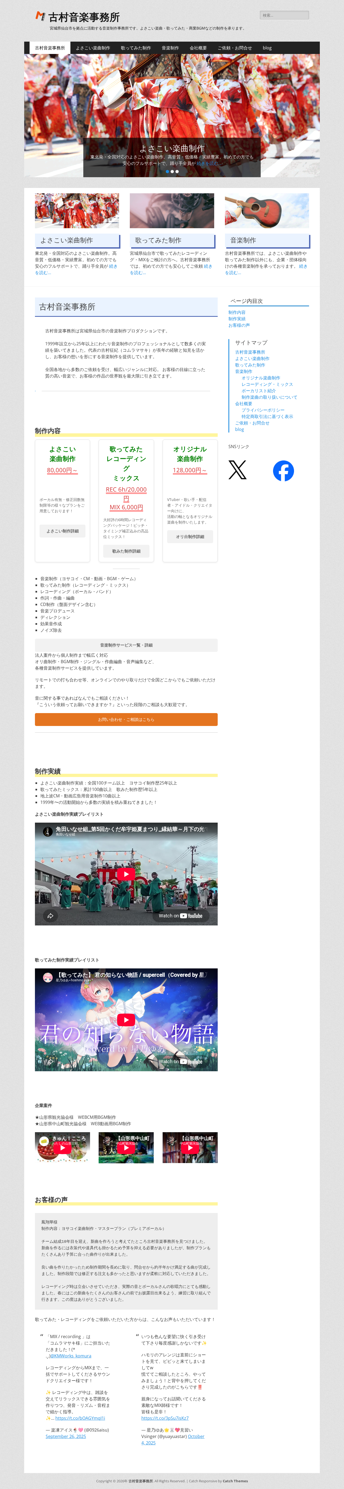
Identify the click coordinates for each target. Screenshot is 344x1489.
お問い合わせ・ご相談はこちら (126, 719)
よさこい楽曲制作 (93, 48)
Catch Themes (235, 1481)
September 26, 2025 (66, 1436)
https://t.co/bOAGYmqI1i (80, 1418)
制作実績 (237, 319)
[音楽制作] (267, 210)
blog (267, 48)
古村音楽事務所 (84, 17)
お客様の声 (239, 325)
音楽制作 (170, 48)
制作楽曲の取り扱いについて (270, 397)
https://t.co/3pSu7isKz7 (165, 1418)
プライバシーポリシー (263, 410)
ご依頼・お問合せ (235, 48)
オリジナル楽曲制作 (261, 378)
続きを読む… (207, 163)
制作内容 (237, 312)
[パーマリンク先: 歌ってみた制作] (172, 115)
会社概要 (198, 48)
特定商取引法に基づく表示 (267, 416)
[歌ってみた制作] (172, 210)
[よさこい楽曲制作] (77, 210)
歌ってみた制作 (136, 48)
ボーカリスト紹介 (259, 391)
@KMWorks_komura (71, 1356)
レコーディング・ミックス (267, 384)
